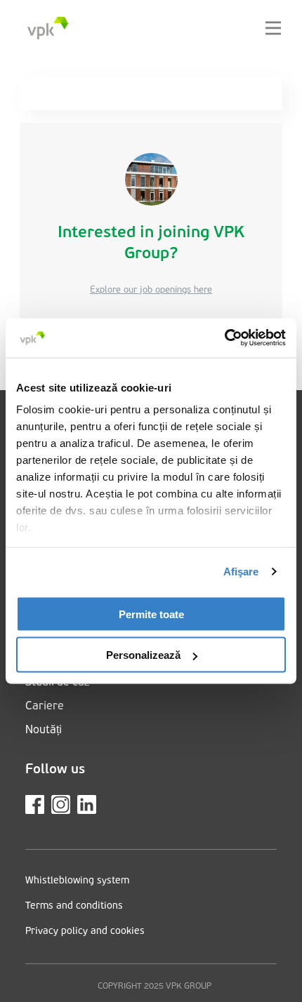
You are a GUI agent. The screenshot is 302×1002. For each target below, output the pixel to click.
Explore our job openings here (151, 290)
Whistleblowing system (77, 881)
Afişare (241, 571)
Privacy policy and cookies (85, 931)
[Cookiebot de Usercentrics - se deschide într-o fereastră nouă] (224, 338)
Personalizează (143, 655)
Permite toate (151, 614)
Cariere (44, 706)
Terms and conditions (74, 906)
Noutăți (43, 730)
